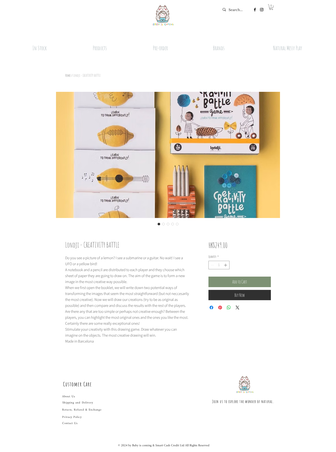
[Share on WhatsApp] (229, 307)
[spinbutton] (219, 265)
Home (68, 75)
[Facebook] (255, 9)
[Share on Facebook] (211, 307)
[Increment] (226, 265)
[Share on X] (237, 307)
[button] (271, 7)
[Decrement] (212, 265)
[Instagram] (261, 9)
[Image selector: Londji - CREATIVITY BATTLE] (159, 224)
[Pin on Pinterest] (220, 307)
